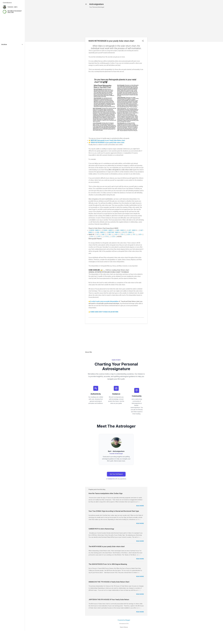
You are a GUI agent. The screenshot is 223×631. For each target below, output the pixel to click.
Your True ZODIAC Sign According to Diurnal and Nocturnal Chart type (114, 511)
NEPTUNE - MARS (113, 232)
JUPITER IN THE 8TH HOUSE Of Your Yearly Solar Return (109, 599)
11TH (106, 236)
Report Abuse (124, 627)
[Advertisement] (157, 37)
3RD (110, 234)
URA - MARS (100, 232)
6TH (129, 234)
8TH (140, 234)
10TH (98, 236)
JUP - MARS (132, 230)
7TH (134, 234)
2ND (103, 234)
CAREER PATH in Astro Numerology (101, 529)
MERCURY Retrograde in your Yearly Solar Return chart (108, 140)
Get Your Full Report (116, 474)
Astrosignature (96, 4)
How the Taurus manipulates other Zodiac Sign (105, 493)
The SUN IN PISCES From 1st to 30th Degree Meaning (108, 564)
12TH (113, 236)
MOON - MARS (94, 230)
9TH (92, 236)
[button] (143, 41)
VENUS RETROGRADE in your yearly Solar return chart (107, 142)
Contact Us (111, 479)
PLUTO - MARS (127, 232)
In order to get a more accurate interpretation (104, 301)
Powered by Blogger (124, 620)
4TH (116, 234)
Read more (140, 506)
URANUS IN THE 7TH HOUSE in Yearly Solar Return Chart (109, 582)
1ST (98, 234)
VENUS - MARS (107, 230)
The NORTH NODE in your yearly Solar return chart (107, 546)
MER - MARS (120, 230)
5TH (122, 234)
